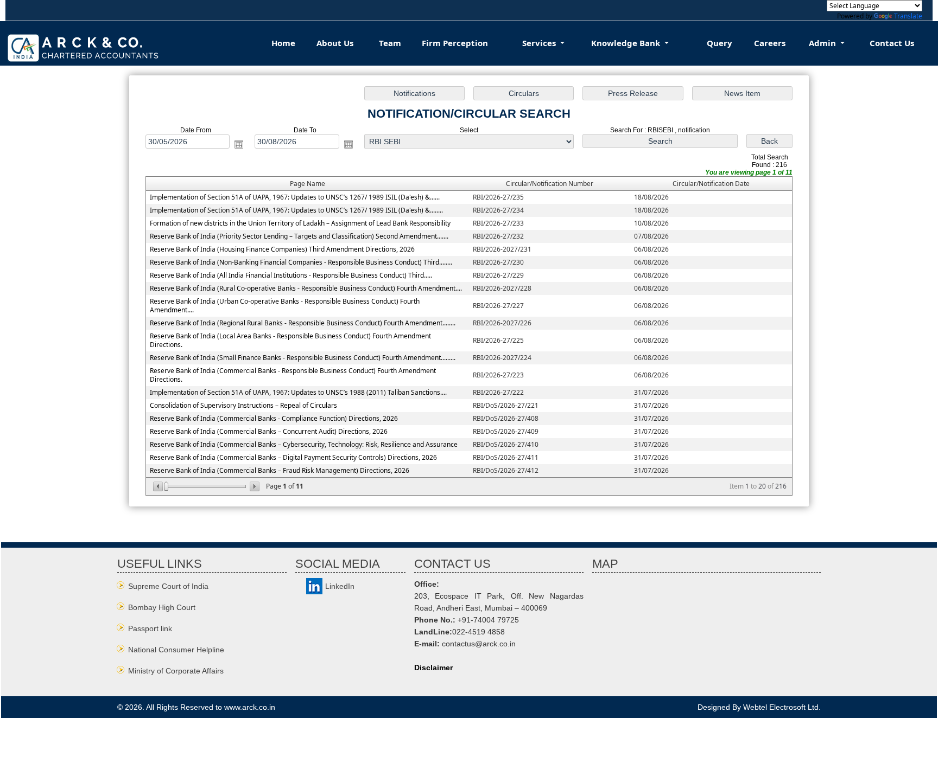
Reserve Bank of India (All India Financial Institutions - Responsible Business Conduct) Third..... (291, 275)
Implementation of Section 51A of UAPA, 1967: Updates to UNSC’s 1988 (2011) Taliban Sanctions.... (298, 392)
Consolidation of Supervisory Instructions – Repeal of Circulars (243, 405)
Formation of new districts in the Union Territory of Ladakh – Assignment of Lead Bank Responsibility (300, 223)
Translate (908, 16)
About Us (334, 42)
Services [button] (540, 42)
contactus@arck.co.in (479, 643)
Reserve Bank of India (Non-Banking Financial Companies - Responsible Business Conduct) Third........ (301, 262)
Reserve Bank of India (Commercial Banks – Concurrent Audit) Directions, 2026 (269, 431)
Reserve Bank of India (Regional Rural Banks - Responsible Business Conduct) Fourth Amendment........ (302, 323)
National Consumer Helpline (176, 649)
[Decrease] (159, 486)
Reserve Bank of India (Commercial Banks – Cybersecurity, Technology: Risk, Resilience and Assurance (304, 444)
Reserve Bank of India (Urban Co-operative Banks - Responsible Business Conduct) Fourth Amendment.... (285, 306)
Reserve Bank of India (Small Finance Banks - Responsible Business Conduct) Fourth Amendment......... (302, 357)
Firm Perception (455, 42)
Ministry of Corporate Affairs (176, 670)
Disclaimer (433, 667)
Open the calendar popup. (239, 144)
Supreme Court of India (168, 586)
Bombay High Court (161, 607)
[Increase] (254, 486)
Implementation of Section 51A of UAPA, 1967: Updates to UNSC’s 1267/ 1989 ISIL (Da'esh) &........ (296, 210)
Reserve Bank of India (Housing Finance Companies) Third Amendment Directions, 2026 (282, 249)
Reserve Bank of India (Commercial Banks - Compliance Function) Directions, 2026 (274, 418)
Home (283, 42)
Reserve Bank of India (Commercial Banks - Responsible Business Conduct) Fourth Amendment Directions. (293, 375)
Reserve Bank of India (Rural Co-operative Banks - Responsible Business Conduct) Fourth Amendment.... (306, 288)
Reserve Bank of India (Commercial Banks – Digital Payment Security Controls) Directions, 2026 (293, 457)
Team (390, 42)
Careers (769, 42)
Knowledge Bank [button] (626, 42)
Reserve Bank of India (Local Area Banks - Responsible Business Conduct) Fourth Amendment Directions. (290, 340)
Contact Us (892, 42)
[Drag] (166, 486)
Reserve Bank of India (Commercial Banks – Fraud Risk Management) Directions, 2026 (279, 470)
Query (719, 42)
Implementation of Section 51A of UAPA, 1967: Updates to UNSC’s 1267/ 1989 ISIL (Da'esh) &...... (295, 197)
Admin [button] (823, 42)
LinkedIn (339, 586)
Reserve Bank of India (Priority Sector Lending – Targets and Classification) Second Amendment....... (299, 236)
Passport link (150, 628)
